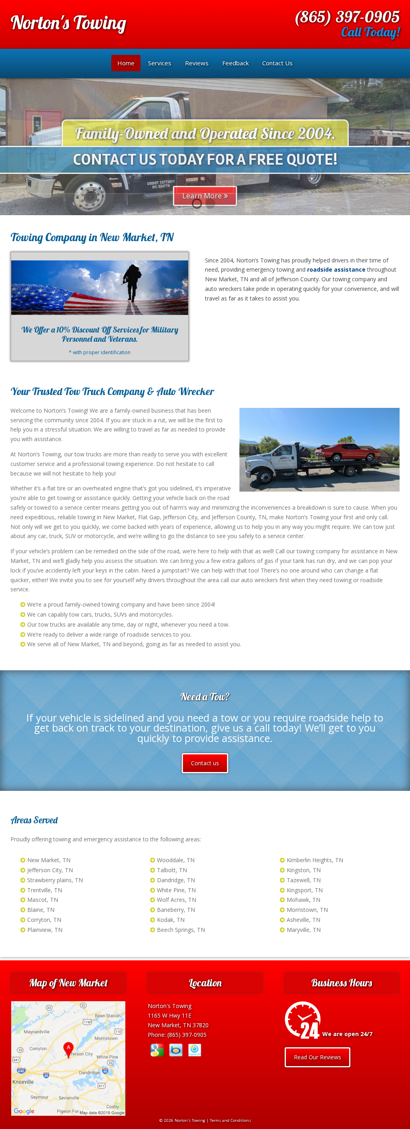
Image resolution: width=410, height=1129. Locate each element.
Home (126, 63)
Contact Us (277, 63)
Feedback (235, 63)
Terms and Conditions (230, 1120)
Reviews (197, 63)
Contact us (205, 763)
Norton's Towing (68, 22)
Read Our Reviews (317, 1057)
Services (159, 63)
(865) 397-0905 (346, 16)
